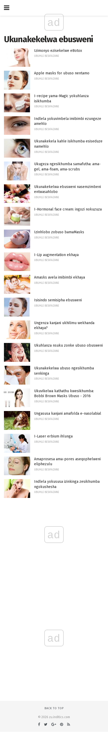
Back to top (54, 708)
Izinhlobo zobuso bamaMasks (59, 232)
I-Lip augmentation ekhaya (56, 255)
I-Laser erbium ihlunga (53, 436)
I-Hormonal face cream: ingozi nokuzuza (68, 209)
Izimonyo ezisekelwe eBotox (58, 50)
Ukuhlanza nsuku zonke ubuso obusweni (68, 345)
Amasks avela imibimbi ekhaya (59, 277)
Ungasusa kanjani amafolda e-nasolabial (67, 413)
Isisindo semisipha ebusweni (58, 300)
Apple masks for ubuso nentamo (61, 73)
